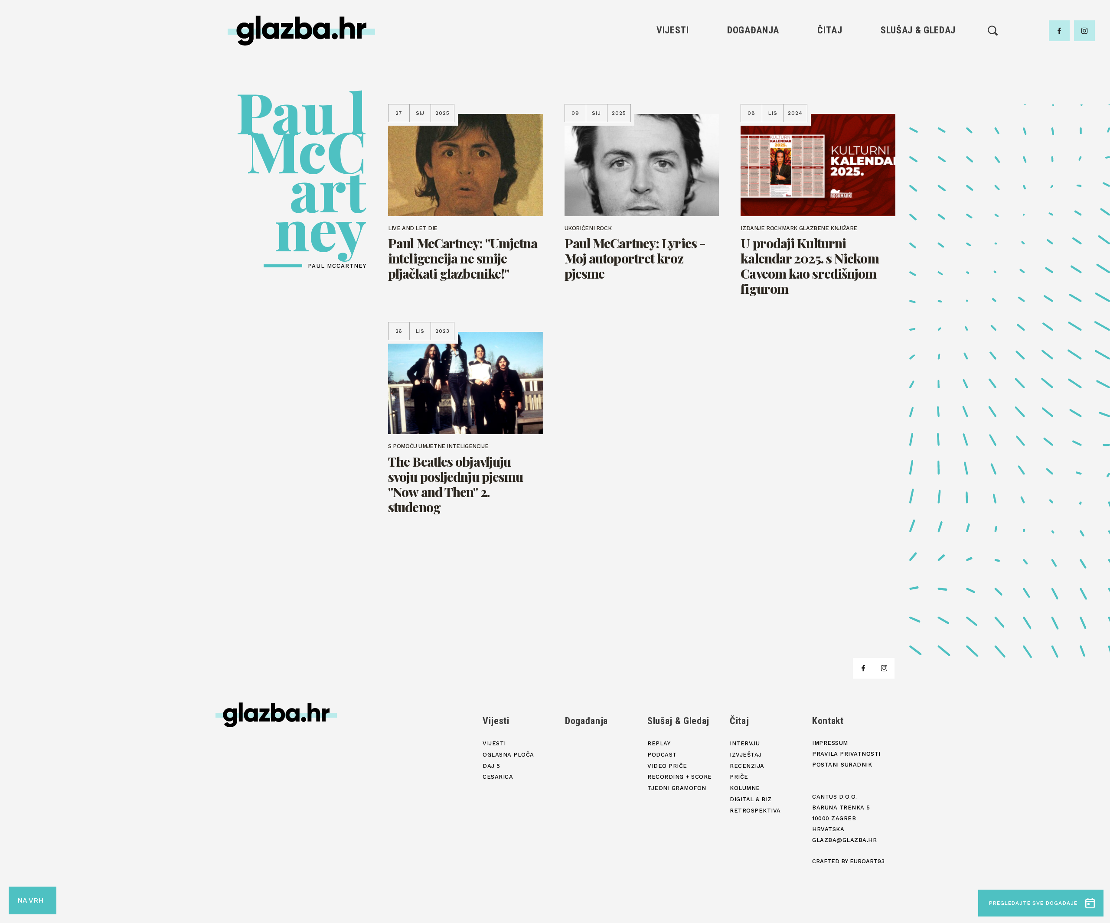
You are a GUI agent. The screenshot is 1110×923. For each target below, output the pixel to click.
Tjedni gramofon (918, 71)
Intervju (830, 56)
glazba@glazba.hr (844, 840)
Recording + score (918, 115)
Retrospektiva (829, 145)
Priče (830, 101)
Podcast (918, 86)
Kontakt (828, 720)
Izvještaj (830, 71)
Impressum (830, 743)
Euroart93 (867, 861)
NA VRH (30, 900)
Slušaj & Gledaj (918, 30)
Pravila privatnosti (846, 754)
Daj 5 (673, 115)
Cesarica (672, 101)
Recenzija (830, 86)
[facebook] (1059, 30)
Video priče (918, 101)
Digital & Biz (830, 130)
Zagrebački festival (672, 86)
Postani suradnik (842, 764)
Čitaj (829, 30)
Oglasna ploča (672, 71)
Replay (918, 56)
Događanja (753, 30)
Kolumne (830, 115)
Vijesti (672, 30)
